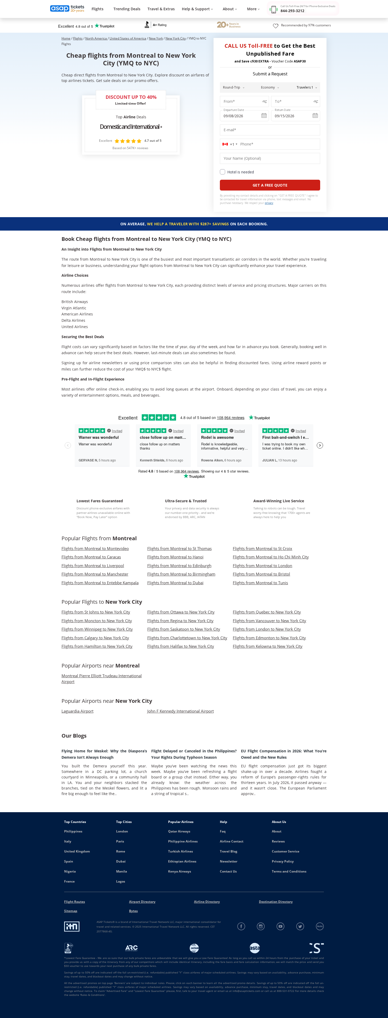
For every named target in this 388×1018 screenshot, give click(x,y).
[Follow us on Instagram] (261, 926)
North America (96, 38)
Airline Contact (231, 841)
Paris (120, 841)
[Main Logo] (67, 9)
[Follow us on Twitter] (300, 926)
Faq (223, 831)
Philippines (73, 831)
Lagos (120, 881)
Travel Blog (228, 851)
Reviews (278, 841)
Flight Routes (74, 901)
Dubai (121, 861)
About (276, 831)
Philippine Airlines (183, 841)
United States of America (128, 38)
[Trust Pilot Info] (228, 25)
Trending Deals (126, 8)
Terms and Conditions (289, 871)
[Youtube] (281, 926)
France (69, 881)
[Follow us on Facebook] (241, 926)
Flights (97, 8)
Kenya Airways (179, 871)
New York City (175, 38)
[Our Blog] (320, 926)
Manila (121, 871)
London (122, 831)
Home (65, 38)
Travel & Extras (161, 8)
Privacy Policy (283, 861)
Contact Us (228, 871)
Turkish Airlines (180, 851)
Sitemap (70, 911)
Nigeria (70, 871)
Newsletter (228, 861)
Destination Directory (276, 901)
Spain (68, 861)
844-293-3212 (292, 10)
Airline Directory (207, 901)
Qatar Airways (179, 831)
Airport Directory (142, 901)
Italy (67, 841)
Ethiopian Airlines (182, 861)
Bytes (133, 911)
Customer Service (285, 851)
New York (156, 38)
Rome (120, 851)
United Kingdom (77, 851)
